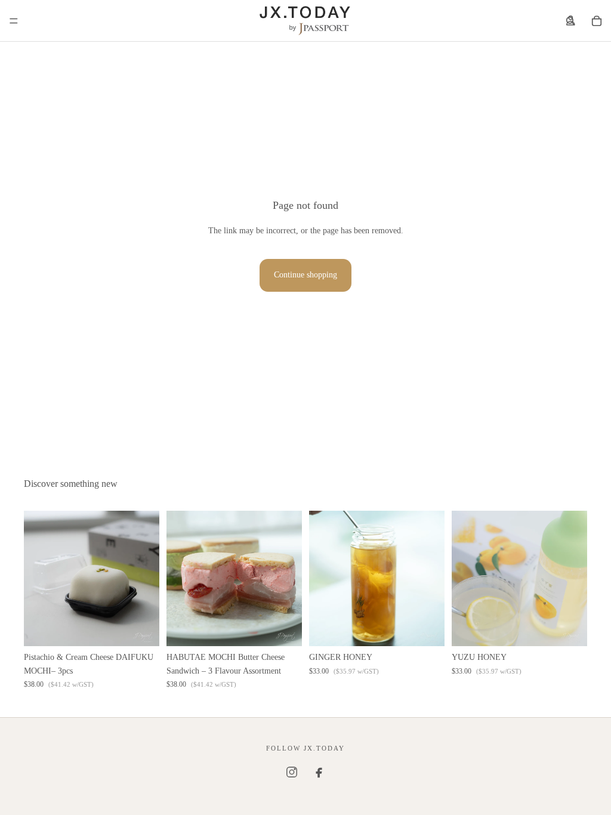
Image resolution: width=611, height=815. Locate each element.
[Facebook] (319, 772)
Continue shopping (305, 274)
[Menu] (13, 21)
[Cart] (597, 21)
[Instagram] (291, 772)
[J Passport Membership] (570, 21)
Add (151, 627)
